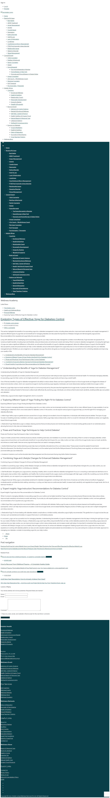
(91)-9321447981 (10, 656)
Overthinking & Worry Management (18, 44)
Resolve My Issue (9, 18)
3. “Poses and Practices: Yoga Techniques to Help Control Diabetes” (24, 359)
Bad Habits (11, 20)
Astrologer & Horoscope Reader (10, 635)
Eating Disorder (12, 34)
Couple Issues (12, 30)
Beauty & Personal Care (8, 748)
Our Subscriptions (6, 731)
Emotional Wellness (17, 93)
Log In (6, 6)
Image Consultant (13, 76)
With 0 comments (9, 328)
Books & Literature (6, 751)
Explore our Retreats (14, 125)
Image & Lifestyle (16, 102)
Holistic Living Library (12, 323)
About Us (3, 722)
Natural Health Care (7, 760)
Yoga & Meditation (16, 127)
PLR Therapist (12, 83)
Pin (6, 538)
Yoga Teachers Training (18, 137)
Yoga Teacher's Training (8, 714)
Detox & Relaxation (17, 132)
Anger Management (14, 25)
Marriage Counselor (14, 81)
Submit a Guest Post (7, 738)
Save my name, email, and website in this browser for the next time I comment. (26, 614)
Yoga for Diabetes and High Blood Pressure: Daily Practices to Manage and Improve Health (31, 548)
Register (6, 9)
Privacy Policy (5, 772)
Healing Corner (5, 753)
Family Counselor (13, 62)
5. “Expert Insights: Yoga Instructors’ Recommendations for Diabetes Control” (27, 364)
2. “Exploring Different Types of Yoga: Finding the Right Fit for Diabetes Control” (28, 357)
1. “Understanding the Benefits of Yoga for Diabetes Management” (24, 355)
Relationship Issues (13, 48)
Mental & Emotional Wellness (20, 111)
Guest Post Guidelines (7, 736)
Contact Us (4, 741)
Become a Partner (6, 724)
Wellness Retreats (6, 692)
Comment (4, 610)
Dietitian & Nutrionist (14, 60)
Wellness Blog (8, 139)
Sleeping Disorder (13, 51)
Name (3, 594)
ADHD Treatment (13, 23)
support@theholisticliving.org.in (10, 658)
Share (7, 534)
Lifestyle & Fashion (16, 120)
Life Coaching (5, 688)
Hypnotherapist (12, 67)
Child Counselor (12, 58)
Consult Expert (8, 55)
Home (6, 16)
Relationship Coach (17, 97)
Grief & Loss (11, 37)
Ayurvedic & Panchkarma (18, 134)
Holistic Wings (8, 88)
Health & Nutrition (16, 95)
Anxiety (10, 27)
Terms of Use (5, 775)
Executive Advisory (6, 734)
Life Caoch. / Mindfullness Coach (18, 79)
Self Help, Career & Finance (19, 114)
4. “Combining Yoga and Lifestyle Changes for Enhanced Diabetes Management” (28, 362)
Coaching (11, 90)
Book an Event (12, 107)
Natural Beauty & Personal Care (20, 118)
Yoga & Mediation (6, 712)
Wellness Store (5, 695)
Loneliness (11, 41)
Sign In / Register (7, 296)
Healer (10, 65)
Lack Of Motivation (13, 39)
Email (3, 596)
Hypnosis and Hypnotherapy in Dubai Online (24, 74)
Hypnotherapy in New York (19, 72)
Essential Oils (5, 755)
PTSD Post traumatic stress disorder (18, 46)
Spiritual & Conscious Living (19, 123)
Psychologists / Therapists (16, 86)
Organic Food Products (8, 762)
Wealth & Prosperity (17, 104)
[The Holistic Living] (7, 12)
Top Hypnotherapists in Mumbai (20, 69)
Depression (11, 32)
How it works (4, 729)
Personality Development (18, 100)
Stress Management (14, 53)
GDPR (2, 779)
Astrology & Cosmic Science (19, 109)
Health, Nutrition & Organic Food (21, 116)
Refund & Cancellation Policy (10, 777)
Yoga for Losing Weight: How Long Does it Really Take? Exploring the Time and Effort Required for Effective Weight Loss (41, 546)
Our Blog (3, 727)
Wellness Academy (6, 697)
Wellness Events (6, 690)
